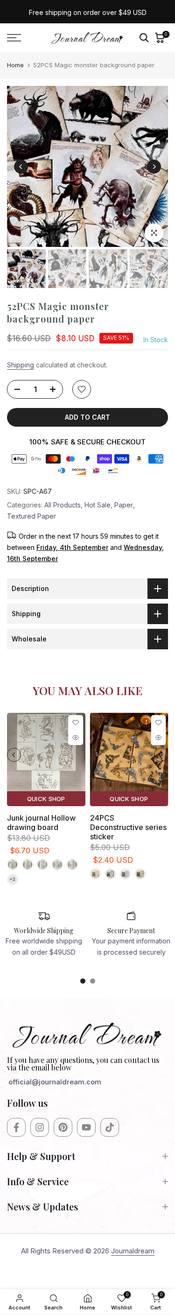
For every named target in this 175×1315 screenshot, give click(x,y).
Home (15, 65)
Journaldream (132, 1250)
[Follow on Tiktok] (109, 1127)
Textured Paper (31, 516)
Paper (123, 505)
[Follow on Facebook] (16, 1127)
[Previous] (21, 167)
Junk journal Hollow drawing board (41, 822)
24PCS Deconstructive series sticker (128, 827)
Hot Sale (97, 505)
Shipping (20, 365)
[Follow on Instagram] (39, 1127)
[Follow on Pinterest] (63, 1127)
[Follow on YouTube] (86, 1127)
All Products (62, 505)
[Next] (154, 167)
